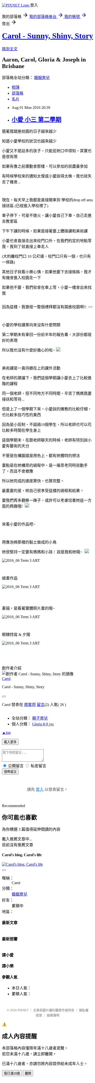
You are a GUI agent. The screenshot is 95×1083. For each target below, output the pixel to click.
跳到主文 (10, 49)
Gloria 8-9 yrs (43, 724)
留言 (41, 705)
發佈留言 (10, 772)
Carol (6, 679)
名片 (15, 99)
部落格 (17, 93)
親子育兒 (40, 718)
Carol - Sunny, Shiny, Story (47, 35)
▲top (6, 733)
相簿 (15, 87)
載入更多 (10, 742)
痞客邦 (30, 705)
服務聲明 (53, 1015)
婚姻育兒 (42, 78)
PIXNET (23, 1010)
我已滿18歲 (12, 1073)
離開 (28, 1073)
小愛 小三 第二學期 (36, 119)
